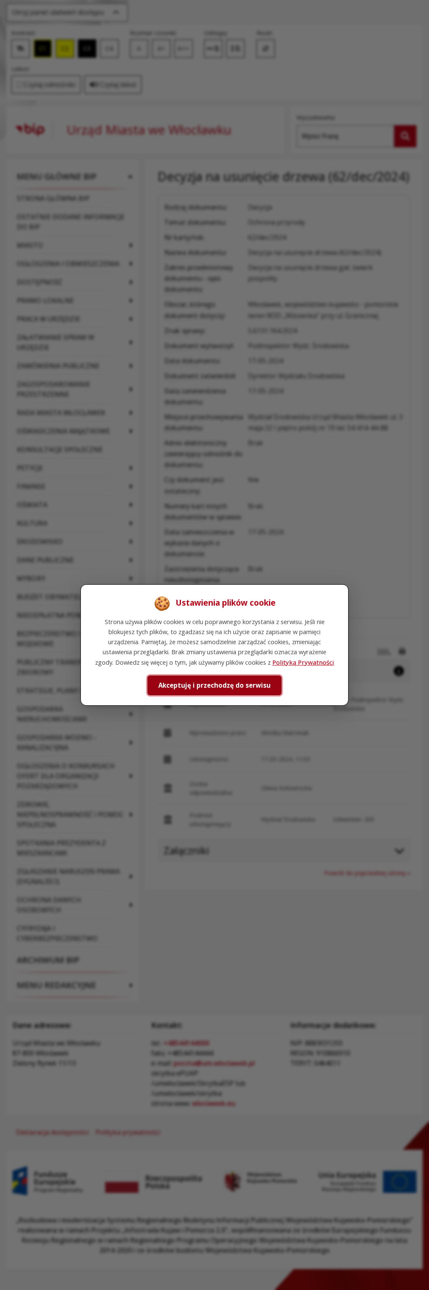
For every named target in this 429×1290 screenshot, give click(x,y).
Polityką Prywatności (303, 662)
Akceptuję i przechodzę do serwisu (214, 685)
